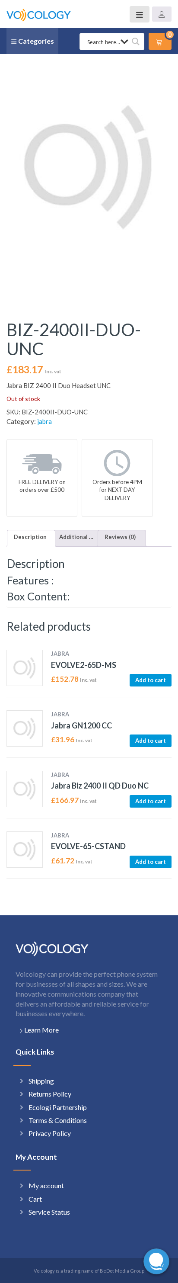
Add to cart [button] (150, 680)
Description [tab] (30, 536)
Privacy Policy (50, 1133)
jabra (44, 421)
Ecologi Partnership (58, 1107)
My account (46, 1185)
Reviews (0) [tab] (120, 536)
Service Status (49, 1212)
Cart (35, 1199)
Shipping (41, 1081)
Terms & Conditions (58, 1120)
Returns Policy (50, 1094)
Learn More (41, 1030)
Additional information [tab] (76, 536)
